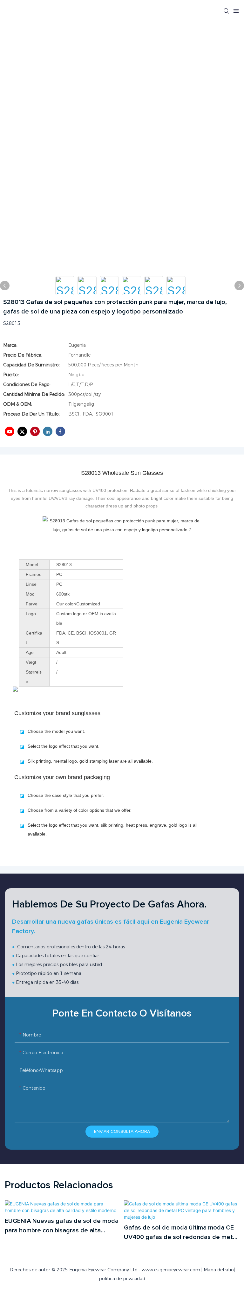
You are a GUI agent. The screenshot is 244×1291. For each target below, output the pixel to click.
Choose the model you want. (56, 731)
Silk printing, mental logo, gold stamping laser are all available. (90, 761)
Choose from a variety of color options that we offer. (80, 810)
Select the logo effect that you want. (63, 746)
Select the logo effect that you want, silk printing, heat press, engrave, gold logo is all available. (112, 829)
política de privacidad (122, 1278)
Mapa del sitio (219, 1270)
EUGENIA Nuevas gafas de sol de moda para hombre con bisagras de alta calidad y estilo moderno (62, 1226)
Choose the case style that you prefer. (66, 795)
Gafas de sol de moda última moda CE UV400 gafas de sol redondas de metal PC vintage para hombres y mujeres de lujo (181, 1233)
